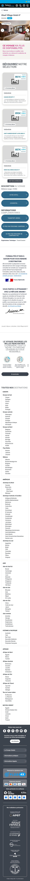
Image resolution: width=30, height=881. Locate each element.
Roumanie (8, 469)
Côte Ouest (9, 491)
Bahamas (8, 502)
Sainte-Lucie (8, 538)
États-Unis (8, 487)
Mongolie (8, 609)
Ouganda (8, 679)
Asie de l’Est (6, 600)
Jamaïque (8, 522)
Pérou (7, 555)
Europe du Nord (7, 427)
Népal (7, 596)
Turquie (7, 720)
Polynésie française (11, 643)
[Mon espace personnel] (24, 5)
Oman (7, 716)
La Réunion (8, 697)
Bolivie (7, 545)
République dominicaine (12, 530)
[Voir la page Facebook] (4, 730)
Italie (6, 405)
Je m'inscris (15, 741)
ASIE (4, 563)
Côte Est (8, 489)
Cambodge (8, 571)
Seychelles (8, 701)
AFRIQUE (5, 649)
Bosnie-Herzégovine (11, 461)
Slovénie (7, 473)
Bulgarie (7, 463)
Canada (7, 485)
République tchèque (11, 422)
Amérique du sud (8, 541)
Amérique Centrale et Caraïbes (12, 496)
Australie (7, 633)
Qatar (6, 718)
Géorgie (7, 618)
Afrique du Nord (7, 652)
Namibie (7, 670)
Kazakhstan (8, 620)
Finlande (7, 433)
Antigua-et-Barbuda (11, 498)
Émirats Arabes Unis (11, 710)
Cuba (6, 508)
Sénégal (7, 690)
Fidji (6, 635)
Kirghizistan (8, 622)
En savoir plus (15, 374)
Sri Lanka (8, 598)
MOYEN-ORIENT (8, 705)
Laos (6, 575)
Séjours (8, 326)
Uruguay (7, 557)
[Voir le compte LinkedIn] (25, 730)
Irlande (7, 435)
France (7, 401)
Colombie (8, 551)
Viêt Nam (8, 585)
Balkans (5, 457)
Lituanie (7, 454)
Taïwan (7, 611)
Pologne (7, 420)
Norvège (7, 439)
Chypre (7, 397)
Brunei (7, 569)
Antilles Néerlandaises (11, 500)
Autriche (7, 416)
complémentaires (10, 211)
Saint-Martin (8, 534)
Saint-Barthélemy (10, 532)
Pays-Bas (8, 441)
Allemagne (8, 414)
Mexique (7, 493)
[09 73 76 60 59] (27, 5)
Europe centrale (7, 412)
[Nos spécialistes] (17, 5)
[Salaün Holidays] (9, 5)
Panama (7, 528)
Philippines (8, 579)
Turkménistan (9, 626)
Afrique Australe (8, 661)
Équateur (7, 553)
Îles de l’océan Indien (9, 692)
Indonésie (13, 326)
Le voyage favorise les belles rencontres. (15, 346)
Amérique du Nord (8, 482)
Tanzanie (8, 681)
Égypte (7, 655)
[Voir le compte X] (8, 730)
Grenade (7, 514)
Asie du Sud (6, 587)
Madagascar (9, 699)
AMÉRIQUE (6, 479)
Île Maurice (8, 695)
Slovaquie (8, 424)
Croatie (7, 465)
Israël (6, 712)
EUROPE (5, 392)
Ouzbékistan (9, 624)
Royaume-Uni (9, 443)
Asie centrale (7, 613)
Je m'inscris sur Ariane (14, 306)
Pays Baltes (6, 448)
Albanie (7, 459)
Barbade (7, 504)
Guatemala (8, 518)
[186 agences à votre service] (20, 5)
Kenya (7, 677)
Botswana (8, 664)
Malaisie (7, 577)
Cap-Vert (7, 686)
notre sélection (15, 65)
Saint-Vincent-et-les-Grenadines (14, 536)
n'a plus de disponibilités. (13, 46)
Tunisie (7, 659)
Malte (7, 407)
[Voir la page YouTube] (17, 730)
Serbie (7, 471)
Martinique (8, 524)
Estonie (7, 450)
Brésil (6, 547)
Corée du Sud (9, 605)
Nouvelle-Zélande (10, 641)
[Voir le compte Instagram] (21, 730)
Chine (7, 603)
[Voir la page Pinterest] (12, 730)
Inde (6, 592)
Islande (7, 437)
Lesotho (7, 668)
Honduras (8, 520)
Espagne (7, 399)
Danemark (8, 431)
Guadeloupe (8, 516)
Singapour (8, 581)
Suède (7, 445)
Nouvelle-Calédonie (10, 639)
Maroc (7, 657)
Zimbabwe (8, 672)
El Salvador (8, 512)
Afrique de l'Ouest (8, 683)
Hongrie (7, 418)
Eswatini (7, 666)
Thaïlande (8, 583)
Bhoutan (7, 590)
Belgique (7, 429)
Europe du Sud (7, 395)
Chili (6, 549)
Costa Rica (8, 506)
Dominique (8, 510)
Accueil (4, 326)
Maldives (8, 594)
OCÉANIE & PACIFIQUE (10, 630)
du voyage (13, 186)
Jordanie (7, 714)
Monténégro (8, 467)
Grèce (7, 403)
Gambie (7, 688)
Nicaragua (8, 526)
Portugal (7, 409)
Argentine (8, 543)
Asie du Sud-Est (7, 566)
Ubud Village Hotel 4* (11, 15)
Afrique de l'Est (7, 674)
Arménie (7, 616)
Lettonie (7, 452)
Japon (7, 607)
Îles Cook (8, 637)
